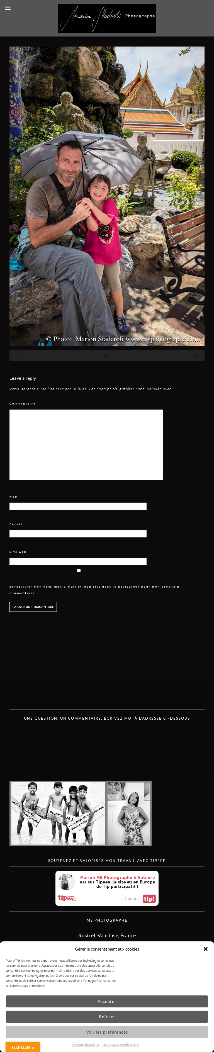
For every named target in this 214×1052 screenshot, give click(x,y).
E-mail (17, 524)
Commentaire (24, 403)
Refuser (107, 1016)
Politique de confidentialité (120, 1045)
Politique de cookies (85, 1045)
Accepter (107, 1001)
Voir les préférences (107, 1031)
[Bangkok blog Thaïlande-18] (107, 344)
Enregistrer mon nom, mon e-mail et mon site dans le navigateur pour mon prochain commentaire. (94, 590)
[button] (205, 949)
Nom (15, 496)
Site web (18, 551)
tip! (149, 898)
